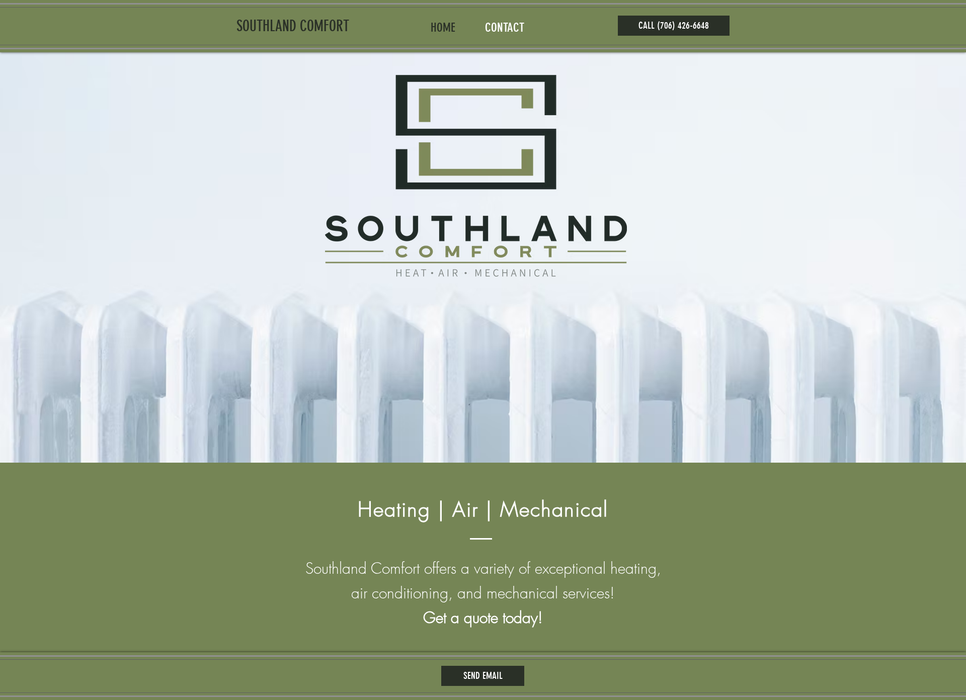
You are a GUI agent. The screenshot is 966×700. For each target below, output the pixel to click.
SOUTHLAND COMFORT (292, 26)
